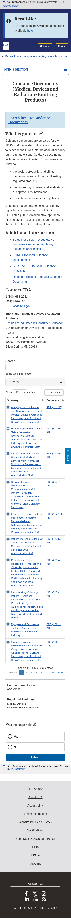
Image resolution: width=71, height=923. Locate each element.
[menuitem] (35, 704)
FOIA (35, 847)
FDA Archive (35, 788)
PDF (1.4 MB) (54, 407)
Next (60, 672)
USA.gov (35, 863)
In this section (16, 69)
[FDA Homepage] (6, 45)
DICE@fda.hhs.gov (17, 306)
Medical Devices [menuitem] (16, 703)
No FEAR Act (35, 830)
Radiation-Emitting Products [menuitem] (23, 707)
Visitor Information (35, 813)
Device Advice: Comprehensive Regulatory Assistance (36, 56)
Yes (16, 736)
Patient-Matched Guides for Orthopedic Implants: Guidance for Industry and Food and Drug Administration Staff (27, 546)
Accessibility (35, 805)
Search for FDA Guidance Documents (29, 120)
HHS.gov (35, 855)
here (30, 30)
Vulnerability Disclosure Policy (35, 838)
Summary (13, 400)
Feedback (67, 455)
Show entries (20, 392)
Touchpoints (17, 769)
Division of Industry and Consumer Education (34, 323)
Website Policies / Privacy (35, 822)
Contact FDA (35, 883)
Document (52, 400)
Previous (12, 672)
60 (53, 672)
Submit (35, 757)
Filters (13, 382)
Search (10, 361)
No (15, 747)
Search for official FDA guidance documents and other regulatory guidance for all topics (33, 244)
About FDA (35, 797)
